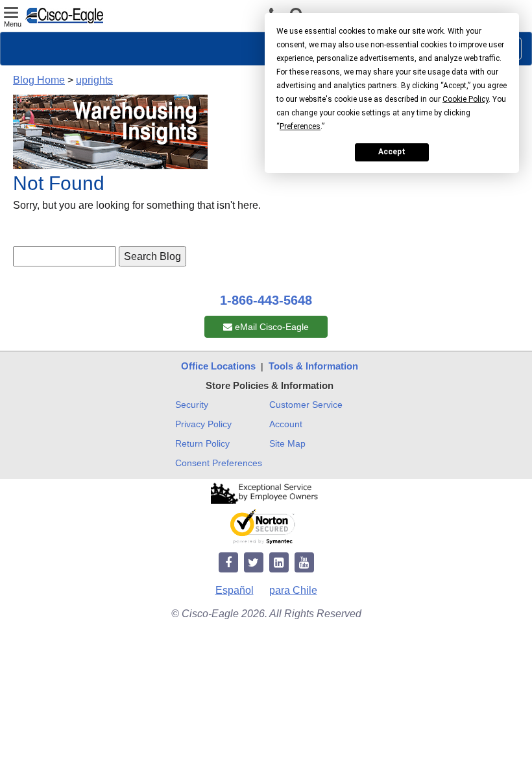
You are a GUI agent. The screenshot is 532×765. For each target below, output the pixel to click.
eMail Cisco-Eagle (270, 327)
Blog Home (39, 80)
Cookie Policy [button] (465, 99)
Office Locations (218, 365)
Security (191, 404)
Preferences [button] (300, 126)
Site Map (287, 443)
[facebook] (228, 563)
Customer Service (306, 404)
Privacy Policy (203, 424)
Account (285, 424)
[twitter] (253, 563)
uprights (94, 80)
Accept (391, 151)
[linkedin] (279, 563)
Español (234, 590)
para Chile (293, 590)
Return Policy (202, 443)
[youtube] (304, 563)
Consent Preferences (218, 463)
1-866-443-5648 (266, 300)
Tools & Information (313, 365)
